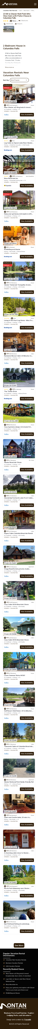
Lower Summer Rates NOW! (14, 675)
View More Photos (9, 29)
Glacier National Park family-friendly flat (19, 782)
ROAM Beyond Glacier (12, 249)
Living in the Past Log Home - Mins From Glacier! (19, 321)
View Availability (27, 115)
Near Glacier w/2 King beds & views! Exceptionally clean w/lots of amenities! (18, 108)
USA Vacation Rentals (13, 966)
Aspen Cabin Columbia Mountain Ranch (18, 533)
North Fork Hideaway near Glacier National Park (16, 889)
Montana (26, 10)
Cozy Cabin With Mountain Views (16, 604)
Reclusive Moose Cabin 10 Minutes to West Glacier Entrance (17, 357)
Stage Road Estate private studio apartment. (16, 570)
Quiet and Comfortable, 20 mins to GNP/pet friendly (17, 818)
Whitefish (34, 10)
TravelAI (27, 1020)
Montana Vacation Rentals (14, 963)
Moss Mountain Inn (11, 178)
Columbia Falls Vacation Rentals (16, 960)
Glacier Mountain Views (13, 462)
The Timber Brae (10, 391)
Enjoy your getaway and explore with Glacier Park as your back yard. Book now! (20, 989)
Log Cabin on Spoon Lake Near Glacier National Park (18, 144)
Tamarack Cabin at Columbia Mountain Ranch (18, 747)
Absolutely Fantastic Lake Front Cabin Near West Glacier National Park (18, 499)
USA (20, 10)
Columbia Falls (14, 111)
